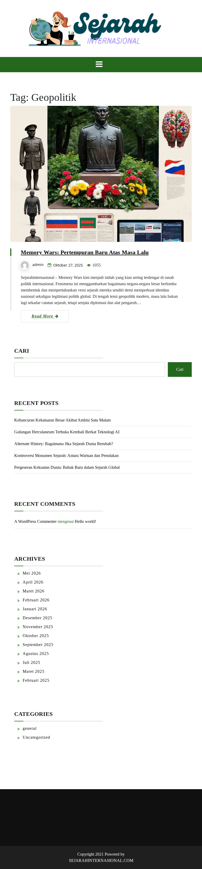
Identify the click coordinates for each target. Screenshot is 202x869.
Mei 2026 (32, 573)
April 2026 (33, 582)
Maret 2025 (33, 671)
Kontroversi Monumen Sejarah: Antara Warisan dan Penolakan (66, 455)
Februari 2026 (36, 600)
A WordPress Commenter (35, 521)
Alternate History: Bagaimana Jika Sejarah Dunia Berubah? (63, 443)
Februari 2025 (36, 680)
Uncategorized (36, 737)
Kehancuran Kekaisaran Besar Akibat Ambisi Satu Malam (62, 420)
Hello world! (85, 521)
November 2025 (38, 627)
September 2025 (38, 644)
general (30, 728)
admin (38, 264)
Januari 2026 (35, 609)
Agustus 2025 (36, 653)
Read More (43, 316)
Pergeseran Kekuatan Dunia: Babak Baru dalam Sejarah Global (67, 467)
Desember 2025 (37, 618)
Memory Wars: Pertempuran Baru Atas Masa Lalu (85, 252)
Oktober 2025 (36, 635)
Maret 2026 (33, 591)
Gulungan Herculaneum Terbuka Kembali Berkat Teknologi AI (66, 432)
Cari (21, 350)
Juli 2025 (31, 662)
